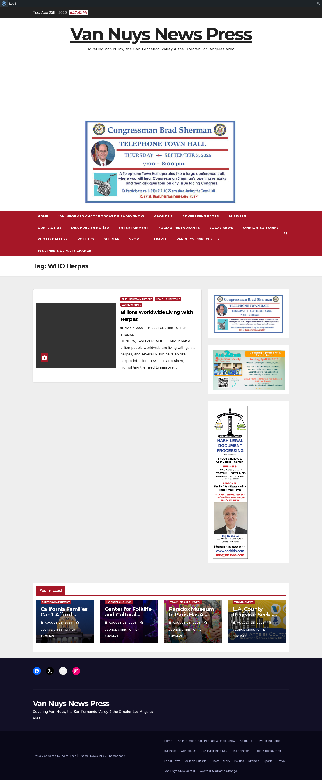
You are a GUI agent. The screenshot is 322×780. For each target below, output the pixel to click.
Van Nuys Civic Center (198, 239)
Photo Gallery (53, 239)
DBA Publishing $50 (90, 228)
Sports (136, 239)
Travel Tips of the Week (185, 602)
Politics (86, 239)
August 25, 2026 (59, 622)
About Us (163, 216)
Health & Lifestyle (168, 299)
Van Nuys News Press (161, 34)
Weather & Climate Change (64, 251)
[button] (285, 233)
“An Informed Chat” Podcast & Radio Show (101, 216)
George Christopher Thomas (58, 633)
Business (237, 216)
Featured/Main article (137, 299)
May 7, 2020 (135, 327)
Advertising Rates (200, 216)
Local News (221, 228)
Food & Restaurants (179, 228)
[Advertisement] (161, 85)
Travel (160, 239)
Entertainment (134, 228)
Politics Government (56, 602)
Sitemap (112, 239)
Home (43, 216)
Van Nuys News (131, 304)
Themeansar (115, 755)
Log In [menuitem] (13, 3)
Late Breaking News (118, 602)
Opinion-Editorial (261, 228)
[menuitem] (4, 3)
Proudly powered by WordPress (55, 755)
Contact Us (50, 228)
